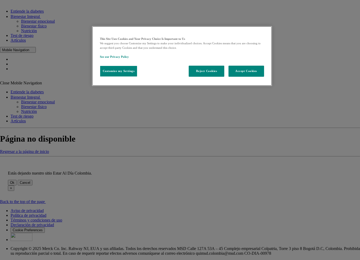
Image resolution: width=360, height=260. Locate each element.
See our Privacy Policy (114, 56)
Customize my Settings (119, 71)
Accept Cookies (246, 71)
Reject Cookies (206, 71)
